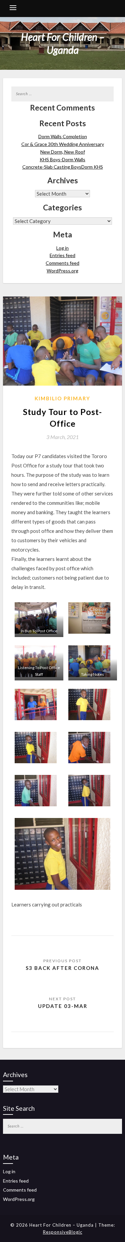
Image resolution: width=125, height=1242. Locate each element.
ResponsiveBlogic (62, 1232)
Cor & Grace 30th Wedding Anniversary (62, 144)
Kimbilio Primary (62, 398)
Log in (62, 248)
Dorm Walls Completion (62, 136)
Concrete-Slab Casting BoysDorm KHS (62, 167)
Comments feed (62, 263)
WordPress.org (62, 270)
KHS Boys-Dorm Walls (62, 159)
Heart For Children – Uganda (62, 43)
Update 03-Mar (62, 1006)
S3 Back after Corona (62, 968)
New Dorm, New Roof (62, 152)
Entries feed (62, 255)
